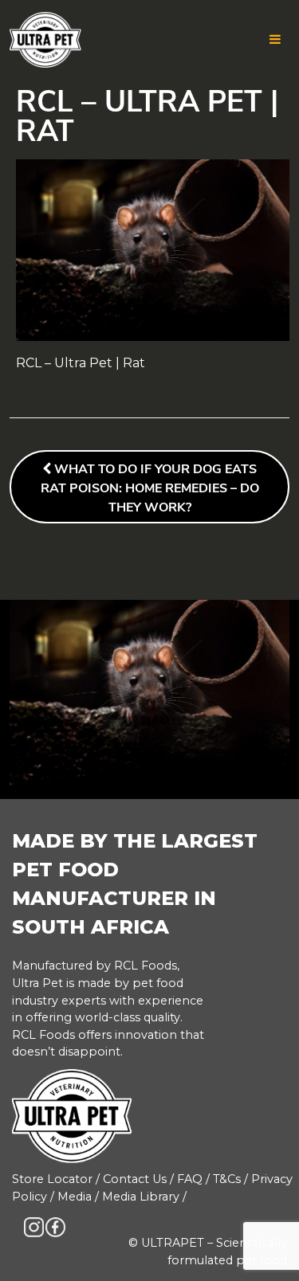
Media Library (140, 1196)
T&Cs (227, 1179)
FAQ (190, 1179)
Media (74, 1196)
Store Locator (52, 1179)
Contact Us (135, 1179)
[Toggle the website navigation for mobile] (275, 39)
